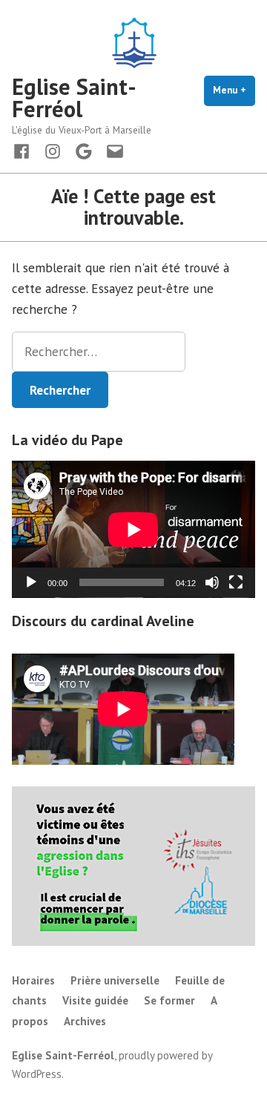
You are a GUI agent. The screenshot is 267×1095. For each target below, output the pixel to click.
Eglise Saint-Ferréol (74, 97)
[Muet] (212, 582)
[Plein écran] (235, 582)
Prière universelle (114, 980)
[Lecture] (31, 582)
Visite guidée (95, 1000)
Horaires (33, 980)
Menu (234, 90)
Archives (85, 1021)
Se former (169, 1000)
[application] (133, 529)
